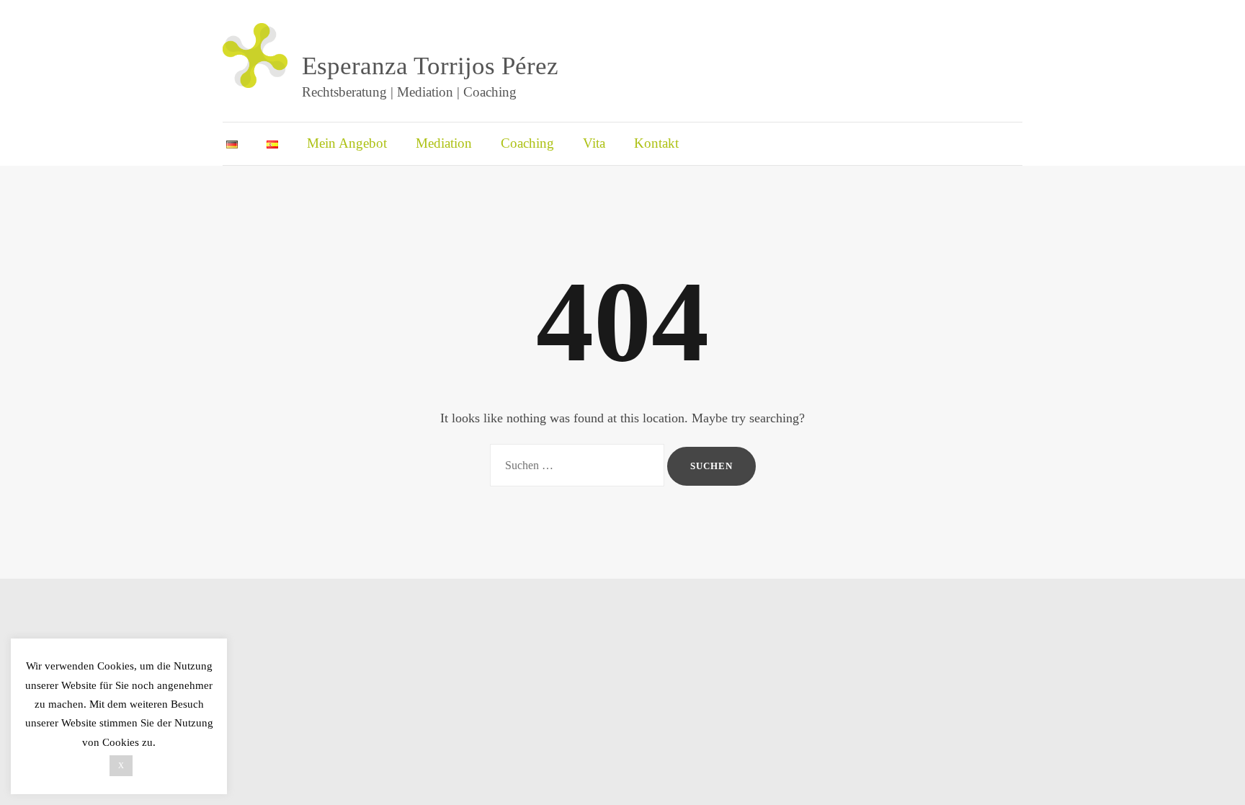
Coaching (527, 143)
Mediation (444, 143)
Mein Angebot (347, 143)
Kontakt (656, 143)
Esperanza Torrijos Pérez (430, 66)
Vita (594, 143)
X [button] (121, 765)
